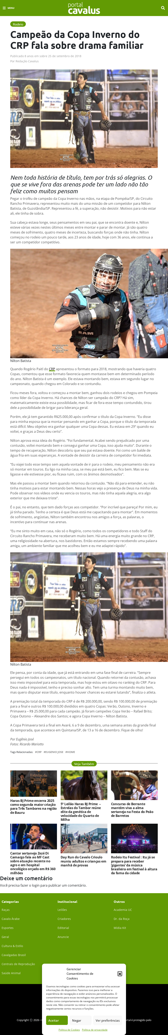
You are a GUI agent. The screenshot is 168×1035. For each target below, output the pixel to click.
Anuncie (63, 937)
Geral (5, 937)
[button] (120, 973)
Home (71, 752)
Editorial (63, 928)
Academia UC (123, 910)
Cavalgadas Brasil (14, 955)
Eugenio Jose (54, 752)
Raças (6, 910)
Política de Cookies (69, 1030)
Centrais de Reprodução (18, 964)
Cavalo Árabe (11, 919)
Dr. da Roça (121, 919)
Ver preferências (108, 1020)
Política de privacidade (95, 1030)
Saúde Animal (11, 973)
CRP (52, 369)
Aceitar (53, 1020)
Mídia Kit (120, 928)
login (36, 885)
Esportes (8, 928)
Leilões (62, 910)
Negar (76, 1020)
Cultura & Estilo (12, 946)
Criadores (64, 919)
